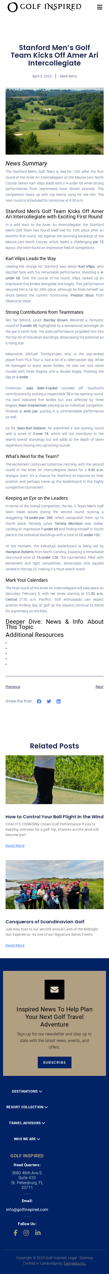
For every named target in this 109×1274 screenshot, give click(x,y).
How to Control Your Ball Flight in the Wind (55, 816)
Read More (15, 845)
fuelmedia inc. (75, 1263)
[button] (39, 701)
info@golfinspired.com (27, 1209)
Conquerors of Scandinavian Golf (45, 921)
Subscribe (54, 1062)
